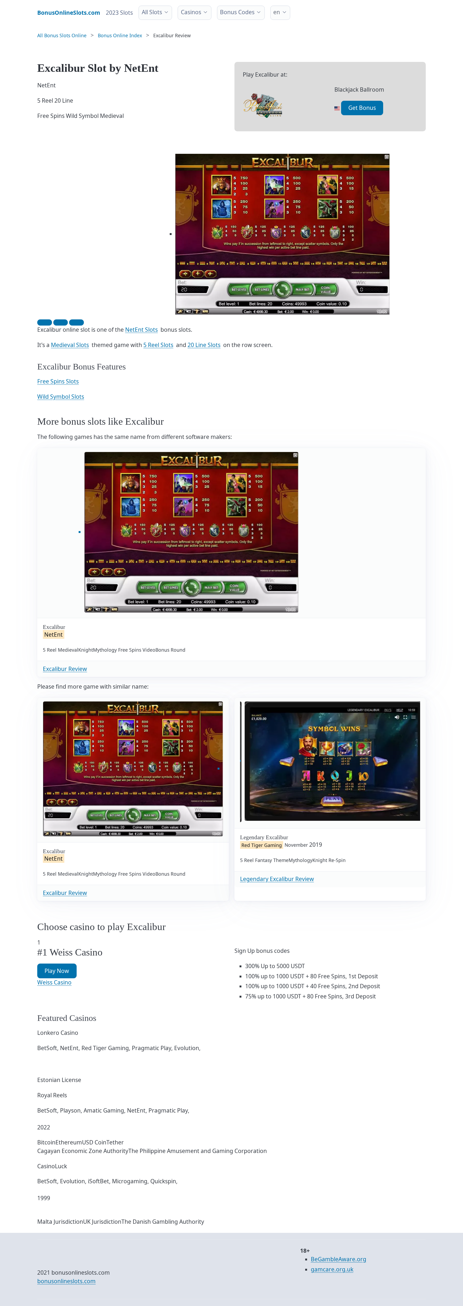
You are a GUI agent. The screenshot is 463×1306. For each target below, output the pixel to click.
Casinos (191, 12)
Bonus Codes (237, 12)
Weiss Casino (54, 982)
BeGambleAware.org (338, 1259)
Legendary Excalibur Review (277, 879)
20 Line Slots (204, 345)
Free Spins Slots (58, 381)
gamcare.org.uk (332, 1269)
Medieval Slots (70, 345)
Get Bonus (362, 107)
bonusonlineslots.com (66, 1281)
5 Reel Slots (158, 345)
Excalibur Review (65, 669)
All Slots (152, 12)
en (276, 12)
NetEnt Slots (141, 329)
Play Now (56, 971)
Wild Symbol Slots (60, 396)
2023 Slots (119, 12)
